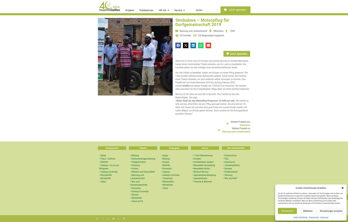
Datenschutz (314, 217)
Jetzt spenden (237, 9)
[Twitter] (98, 219)
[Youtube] (113, 219)
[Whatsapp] (119, 219)
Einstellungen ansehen (331, 211)
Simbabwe (245, 125)
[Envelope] (124, 219)
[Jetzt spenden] (225, 9)
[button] (342, 188)
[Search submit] (217, 10)
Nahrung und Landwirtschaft (236, 131)
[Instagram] (108, 219)
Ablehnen (308, 211)
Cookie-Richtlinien (300, 217)
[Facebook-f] (103, 219)
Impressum (324, 217)
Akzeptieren (287, 211)
